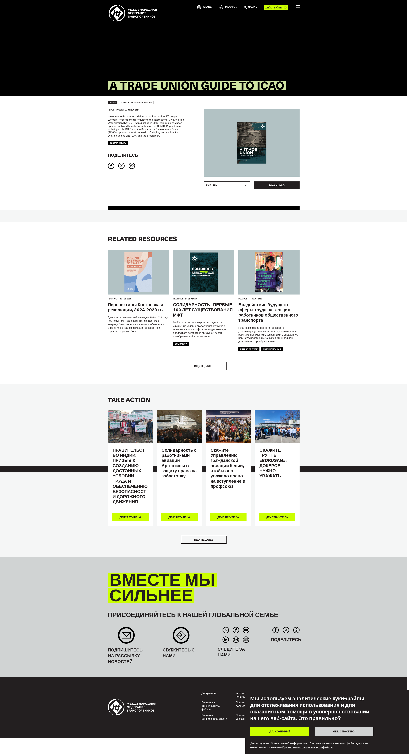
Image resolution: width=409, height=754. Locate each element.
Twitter (225, 630)
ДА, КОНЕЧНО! (279, 731)
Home (113, 102)
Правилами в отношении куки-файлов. (307, 747)
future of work (249, 349)
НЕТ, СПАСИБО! (344, 731)
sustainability (118, 143)
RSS (246, 639)
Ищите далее (203, 366)
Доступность (208, 693)
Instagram (235, 639)
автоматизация (272, 349)
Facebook (235, 630)
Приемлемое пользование (243, 704)
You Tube (246, 630)
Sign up (126, 637)
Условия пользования (243, 694)
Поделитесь (123, 155)
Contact (181, 637)
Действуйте (274, 7)
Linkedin (225, 639)
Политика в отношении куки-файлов (211, 705)
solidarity (181, 343)
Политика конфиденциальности (214, 716)
